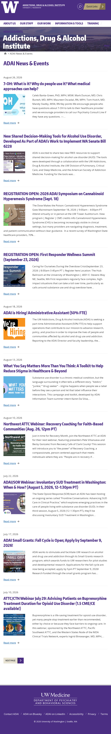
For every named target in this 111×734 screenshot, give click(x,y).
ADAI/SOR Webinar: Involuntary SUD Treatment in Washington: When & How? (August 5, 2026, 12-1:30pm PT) (54, 485)
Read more (9, 122)
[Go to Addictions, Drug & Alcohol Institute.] (5, 53)
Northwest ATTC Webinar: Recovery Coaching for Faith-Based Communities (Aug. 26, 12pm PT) (53, 426)
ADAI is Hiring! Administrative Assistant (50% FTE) (45, 312)
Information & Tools (69, 23)
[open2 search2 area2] (80, 6)
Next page (10, 660)
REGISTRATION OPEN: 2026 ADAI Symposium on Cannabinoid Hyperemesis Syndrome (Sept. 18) (53, 196)
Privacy (92, 714)
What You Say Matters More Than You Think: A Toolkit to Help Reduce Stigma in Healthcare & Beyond (53, 368)
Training (93, 23)
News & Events (13, 31)
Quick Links (92, 6)
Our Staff (26, 23)
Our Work (44, 23)
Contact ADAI (11, 714)
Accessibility (76, 714)
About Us (9, 23)
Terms (104, 714)
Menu (107, 45)
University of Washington (13, 6)
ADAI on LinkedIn (55, 714)
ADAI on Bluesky (32, 714)
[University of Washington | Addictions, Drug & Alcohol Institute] (42, 6)
